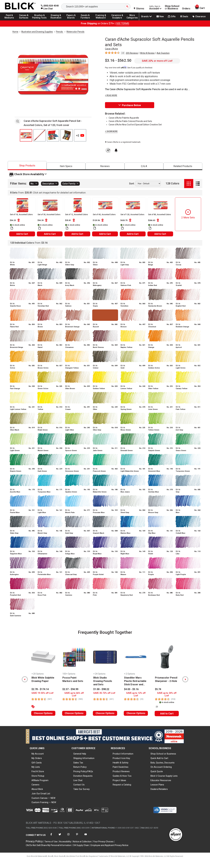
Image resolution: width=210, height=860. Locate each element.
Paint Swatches (120, 767)
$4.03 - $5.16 (131, 689)
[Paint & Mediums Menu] (11, 20)
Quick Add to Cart (159, 758)
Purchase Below (131, 105)
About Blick (37, 789)
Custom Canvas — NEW (43, 798)
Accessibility (65, 841)
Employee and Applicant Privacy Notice (109, 845)
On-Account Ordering (161, 767)
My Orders (37, 758)
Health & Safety (120, 762)
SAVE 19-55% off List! (42, 693)
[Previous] (25, 679)
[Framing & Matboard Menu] (100, 20)
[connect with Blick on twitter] (60, 836)
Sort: (132, 183)
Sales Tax (78, 762)
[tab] (27, 165)
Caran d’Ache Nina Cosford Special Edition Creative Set (135, 124)
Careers (35, 784)
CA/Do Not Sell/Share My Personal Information (48, 845)
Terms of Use (50, 841)
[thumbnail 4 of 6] (66, 135)
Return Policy (80, 767)
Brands (145, 16)
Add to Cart (22, 234)
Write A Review (147, 53)
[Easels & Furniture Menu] (86, 20)
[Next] (185, 679)
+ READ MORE (111, 95)
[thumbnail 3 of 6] (53, 135)
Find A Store (38, 771)
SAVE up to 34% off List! (166, 694)
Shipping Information (83, 758)
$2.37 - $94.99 (70, 689)
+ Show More (111, 131)
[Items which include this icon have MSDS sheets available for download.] (12, 228)
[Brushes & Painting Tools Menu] (39, 20)
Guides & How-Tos (122, 775)
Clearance (200, 16)
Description (48, 183)
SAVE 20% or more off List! (157, 60)
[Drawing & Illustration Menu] (56, 20)
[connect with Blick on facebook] (51, 836)
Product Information (123, 753)
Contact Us (79, 784)
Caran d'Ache (111, 49)
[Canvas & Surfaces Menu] (24, 20)
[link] (47, 8)
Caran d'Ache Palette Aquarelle (124, 118)
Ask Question (163, 53)
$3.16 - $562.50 (118, 60)
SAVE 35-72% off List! (104, 693)
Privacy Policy (34, 841)
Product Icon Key (121, 758)
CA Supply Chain (81, 845)
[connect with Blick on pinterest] (77, 836)
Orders (186, 8)
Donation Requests (83, 775)
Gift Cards (37, 762)
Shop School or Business (163, 753)
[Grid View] (188, 183)
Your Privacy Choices (103, 841)
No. (32, 183)
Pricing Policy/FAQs (83, 771)
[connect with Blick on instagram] (68, 836)
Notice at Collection (82, 841)
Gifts (173, 16)
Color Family (68, 183)
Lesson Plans (157, 784)
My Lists (36, 767)
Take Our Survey (81, 789)
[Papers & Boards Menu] (72, 20)
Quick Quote (157, 771)
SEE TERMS (122, 23)
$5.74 (158, 689)
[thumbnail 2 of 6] (39, 135)
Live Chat (77, 780)
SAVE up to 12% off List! (136, 694)
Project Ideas (119, 780)
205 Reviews (132, 53)
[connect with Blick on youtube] (86, 836)
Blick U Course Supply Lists (164, 775)
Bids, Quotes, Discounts (162, 762)
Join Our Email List (41, 793)
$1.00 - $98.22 (101, 689)
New (161, 16)
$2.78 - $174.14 (40, 689)
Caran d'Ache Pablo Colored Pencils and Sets (130, 121)
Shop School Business (172, 7)
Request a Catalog (122, 784)
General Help (79, 753)
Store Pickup (38, 775)
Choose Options (43, 713)
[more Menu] (132, 20)
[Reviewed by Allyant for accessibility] (176, 835)
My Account (38, 753)
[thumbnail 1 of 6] (26, 135)
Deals (185, 16)
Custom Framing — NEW (44, 802)
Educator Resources (161, 780)
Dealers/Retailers (159, 789)
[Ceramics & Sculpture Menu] (117, 20)
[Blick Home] (20, 6)
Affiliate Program (40, 780)
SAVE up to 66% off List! (74, 694)
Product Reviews (121, 771)
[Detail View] (197, 183)
